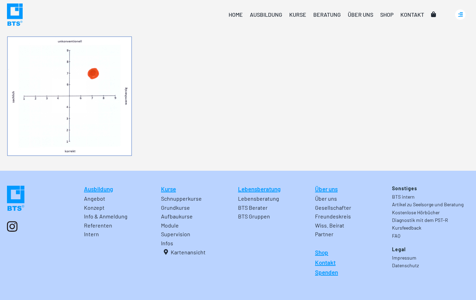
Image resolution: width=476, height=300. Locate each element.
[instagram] (12, 226)
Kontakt (325, 262)
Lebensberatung (259, 188)
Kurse (168, 188)
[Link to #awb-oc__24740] (460, 14)
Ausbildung (98, 188)
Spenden (326, 272)
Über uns (326, 188)
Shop (321, 252)
